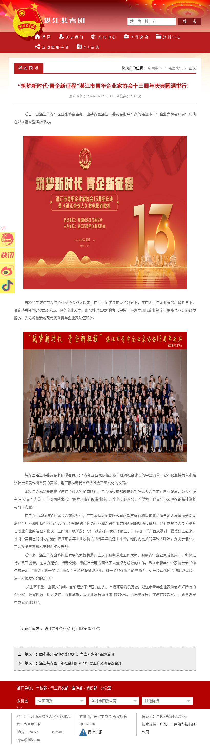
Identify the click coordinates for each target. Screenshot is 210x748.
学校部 (41, 688)
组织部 (91, 688)
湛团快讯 (175, 68)
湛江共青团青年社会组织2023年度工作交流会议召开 (80, 663)
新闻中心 (155, 68)
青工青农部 (59, 688)
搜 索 (189, 21)
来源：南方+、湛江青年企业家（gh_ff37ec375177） (61, 629)
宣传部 (77, 688)
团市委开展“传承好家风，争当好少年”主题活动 (76, 654)
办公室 (106, 688)
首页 (47, 37)
